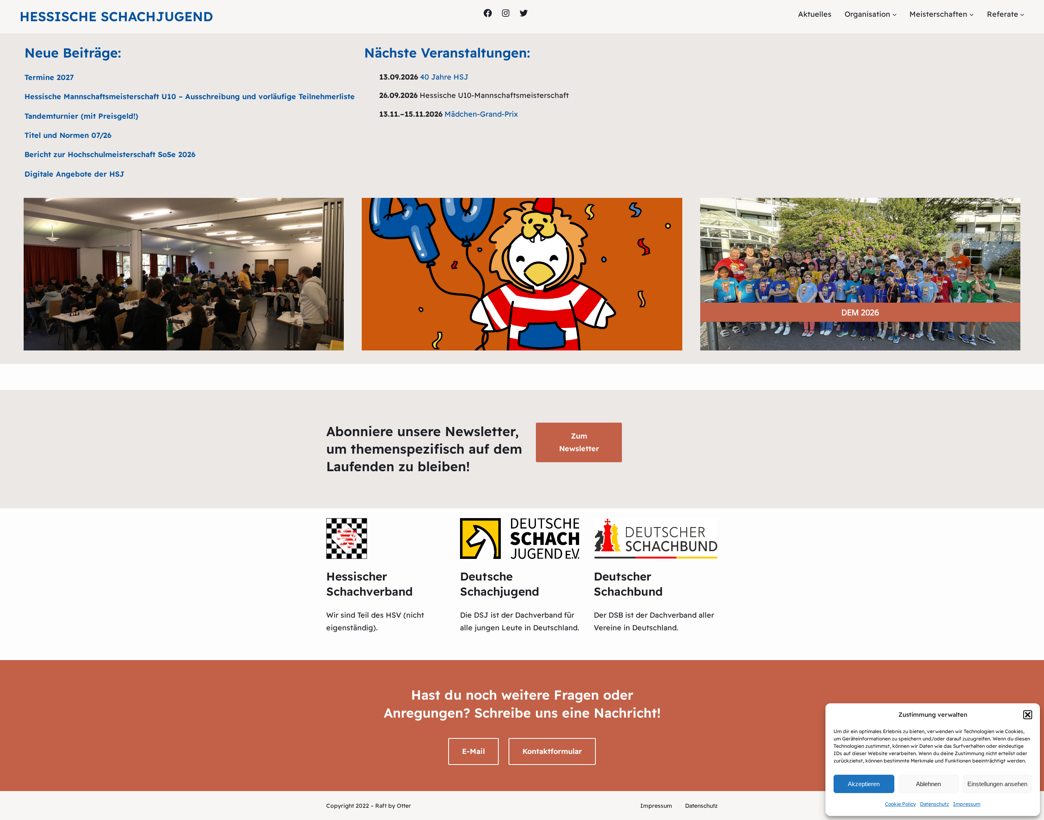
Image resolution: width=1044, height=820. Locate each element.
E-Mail (473, 751)
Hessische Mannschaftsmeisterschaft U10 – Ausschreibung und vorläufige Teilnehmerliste (189, 96)
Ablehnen (928, 783)
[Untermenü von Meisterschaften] (971, 14)
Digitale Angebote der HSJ (74, 174)
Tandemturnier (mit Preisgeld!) (81, 116)
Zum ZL (183, 299)
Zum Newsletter (579, 442)
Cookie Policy (900, 804)
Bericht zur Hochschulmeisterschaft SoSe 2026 (109, 154)
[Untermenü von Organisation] (894, 14)
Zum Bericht (860, 310)
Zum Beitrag (522, 299)
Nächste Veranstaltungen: (447, 52)
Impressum (966, 804)
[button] (1028, 715)
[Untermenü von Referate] (1022, 14)
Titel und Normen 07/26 (67, 135)
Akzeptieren (864, 783)
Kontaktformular (552, 751)
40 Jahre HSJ (444, 77)
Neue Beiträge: (72, 52)
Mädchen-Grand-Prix (481, 114)
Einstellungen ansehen (997, 783)
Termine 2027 (49, 77)
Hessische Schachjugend (116, 16)
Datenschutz (934, 804)
